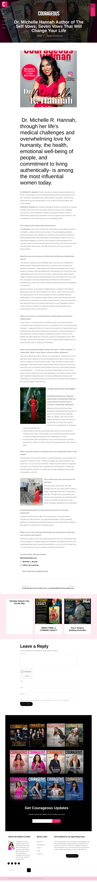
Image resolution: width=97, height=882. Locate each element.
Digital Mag (4, 14)
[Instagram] (18, 4)
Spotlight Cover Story (42, 571)
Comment (23, 653)
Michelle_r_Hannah (30, 561)
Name (22, 681)
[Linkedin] (22, 4)
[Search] (29, 870)
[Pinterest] (26, 4)
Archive (4, 24)
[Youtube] (29, 4)
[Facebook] (14, 4)
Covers (4, 17)
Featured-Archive (31, 571)
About (4, 27)
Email (22, 687)
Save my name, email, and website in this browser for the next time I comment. (45, 700)
